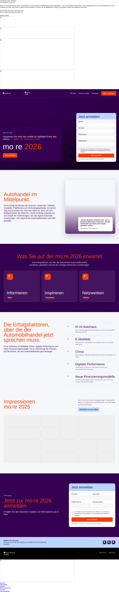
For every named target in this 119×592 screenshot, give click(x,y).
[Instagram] (109, 542)
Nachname (81, 128)
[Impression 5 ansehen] (22, 433)
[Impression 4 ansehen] (97, 427)
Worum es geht (84, 93)
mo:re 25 (2, 583)
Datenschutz (102, 552)
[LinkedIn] (113, 542)
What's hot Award (5, 588)
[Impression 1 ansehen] (22, 421)
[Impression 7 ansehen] (22, 451)
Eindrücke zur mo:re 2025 (89, 409)
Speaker (2, 586)
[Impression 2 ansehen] (50, 421)
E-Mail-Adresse (82, 134)
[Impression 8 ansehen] (59, 445)
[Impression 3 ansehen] (69, 427)
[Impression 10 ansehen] (106, 445)
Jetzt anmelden (108, 93)
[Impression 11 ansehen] (59, 457)
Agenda (2, 589)
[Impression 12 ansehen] (106, 457)
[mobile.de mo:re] (18, 93)
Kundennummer (83, 141)
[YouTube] (104, 542)
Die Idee (73, 93)
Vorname (81, 121)
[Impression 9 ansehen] (88, 451)
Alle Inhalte (3, 584)
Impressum (112, 552)
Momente (95, 93)
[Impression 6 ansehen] (50, 433)
